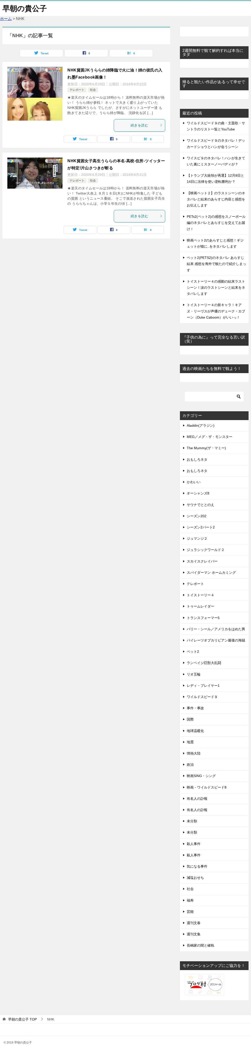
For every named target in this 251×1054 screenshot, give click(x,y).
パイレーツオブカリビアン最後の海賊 (216, 640)
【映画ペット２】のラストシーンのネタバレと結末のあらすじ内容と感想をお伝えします (216, 199)
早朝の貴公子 (24, 8)
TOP (22, 1019)
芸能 (190, 912)
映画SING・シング (201, 776)
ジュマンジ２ (197, 538)
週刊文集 (194, 934)
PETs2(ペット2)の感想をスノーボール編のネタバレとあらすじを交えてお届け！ (216, 223)
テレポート (77, 90)
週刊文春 (194, 923)
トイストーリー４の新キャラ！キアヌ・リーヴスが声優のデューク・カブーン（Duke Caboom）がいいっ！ (216, 311)
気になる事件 (197, 866)
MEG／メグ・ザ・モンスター (209, 437)
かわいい (194, 482)
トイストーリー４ (200, 595)
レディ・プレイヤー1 (203, 685)
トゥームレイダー (200, 606)
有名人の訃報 (197, 799)
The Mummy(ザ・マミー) (206, 448)
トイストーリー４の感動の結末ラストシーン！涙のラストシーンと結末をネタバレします (216, 287)
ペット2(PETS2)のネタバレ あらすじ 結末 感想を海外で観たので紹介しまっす (216, 264)
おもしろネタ (197, 459)
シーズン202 (196, 516)
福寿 (190, 900)
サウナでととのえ (200, 505)
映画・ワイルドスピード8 (206, 787)
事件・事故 (195, 708)
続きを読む (139, 125)
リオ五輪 (194, 674)
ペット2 (193, 651)
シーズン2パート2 (201, 527)
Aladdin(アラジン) (200, 425)
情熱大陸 (194, 753)
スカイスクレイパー (202, 561)
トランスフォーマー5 (203, 618)
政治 (190, 765)
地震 (190, 742)
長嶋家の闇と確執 (200, 945)
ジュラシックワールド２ (206, 550)
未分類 (192, 821)
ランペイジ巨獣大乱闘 (204, 663)
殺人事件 (194, 844)
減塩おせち (195, 878)
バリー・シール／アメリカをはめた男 (216, 629)
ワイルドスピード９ (202, 697)
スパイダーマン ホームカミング (211, 572)
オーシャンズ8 (198, 493)
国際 (190, 719)
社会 (93, 90)
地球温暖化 (195, 731)
